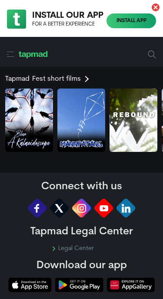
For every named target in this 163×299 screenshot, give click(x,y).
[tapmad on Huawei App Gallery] (131, 285)
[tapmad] (33, 54)
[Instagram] (81, 208)
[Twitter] (59, 208)
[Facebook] (37, 208)
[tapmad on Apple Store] (30, 285)
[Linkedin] (125, 208)
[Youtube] (103, 208)
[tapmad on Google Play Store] (79, 285)
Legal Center (76, 249)
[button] (156, 7)
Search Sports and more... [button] (152, 54)
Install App (131, 20)
